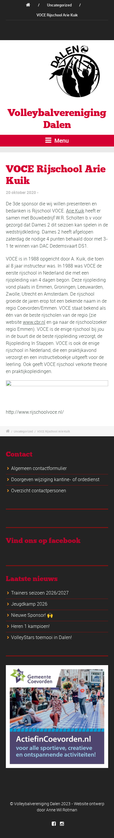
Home (16, 25)
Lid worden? (58, 25)
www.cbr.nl (34, 322)
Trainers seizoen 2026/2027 (40, 593)
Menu (61, 140)
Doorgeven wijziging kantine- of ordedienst (55, 479)
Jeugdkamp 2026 (29, 604)
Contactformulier (88, 25)
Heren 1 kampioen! (30, 626)
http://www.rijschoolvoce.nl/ (35, 412)
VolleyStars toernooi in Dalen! (41, 637)
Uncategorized (59, 5)
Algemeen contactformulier (39, 468)
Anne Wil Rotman (61, 810)
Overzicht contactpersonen (38, 490)
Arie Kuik (75, 210)
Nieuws (34, 25)
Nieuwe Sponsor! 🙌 (32, 615)
